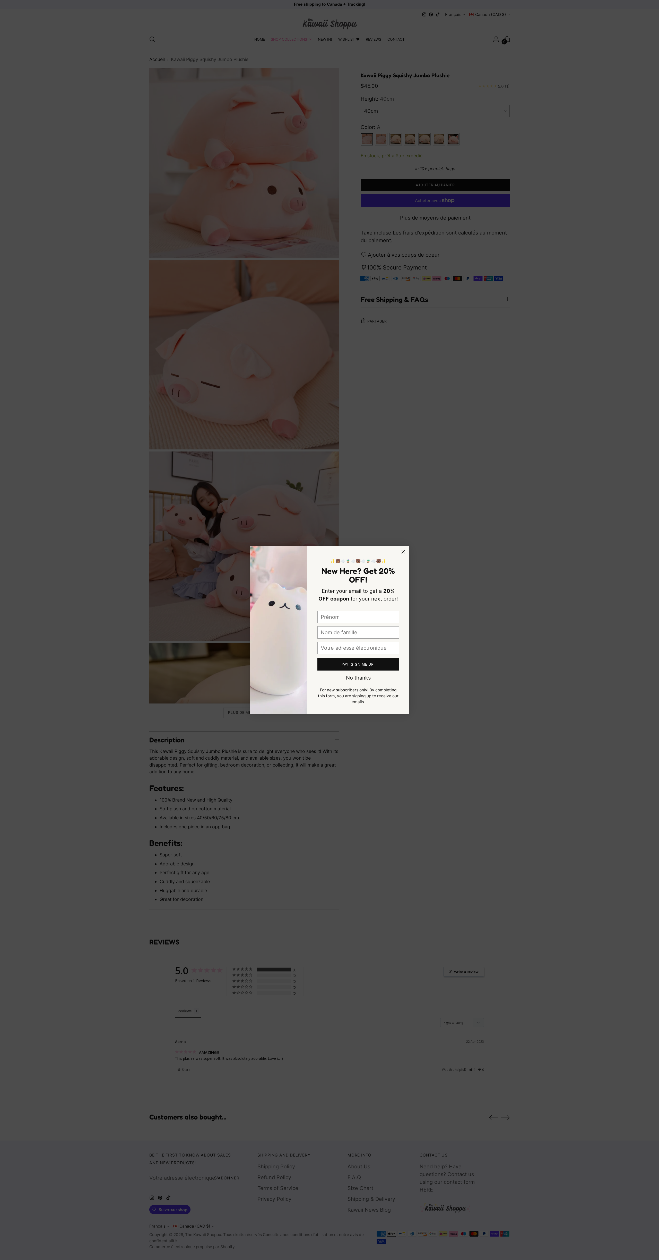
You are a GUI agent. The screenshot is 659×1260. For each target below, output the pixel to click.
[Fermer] (403, 552)
